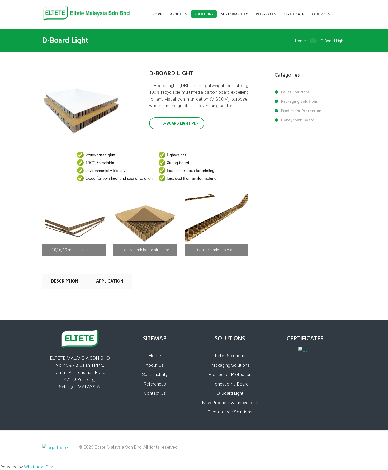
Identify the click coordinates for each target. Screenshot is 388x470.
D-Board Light (230, 393)
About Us (155, 365)
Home (300, 41)
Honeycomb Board (297, 120)
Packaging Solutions (299, 101)
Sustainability (155, 374)
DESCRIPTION (64, 281)
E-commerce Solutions (229, 412)
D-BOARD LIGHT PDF (180, 123)
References (155, 384)
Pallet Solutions (295, 92)
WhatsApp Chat (39, 466)
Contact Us (155, 393)
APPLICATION (109, 281)
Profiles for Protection (301, 111)
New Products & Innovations (230, 402)
